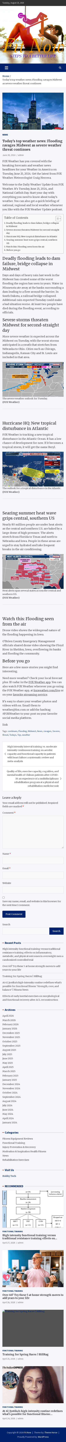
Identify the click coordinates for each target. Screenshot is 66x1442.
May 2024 (7, 1114)
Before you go (13, 250)
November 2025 (11, 1037)
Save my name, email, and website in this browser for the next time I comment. (31, 903)
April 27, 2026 (8, 1242)
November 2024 (11, 1088)
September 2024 (11, 1097)
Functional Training (13, 1142)
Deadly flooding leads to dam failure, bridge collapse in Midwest (32, 224)
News (5, 134)
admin (21, 155)
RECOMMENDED (14, 1186)
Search (6, 924)
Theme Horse (51, 1432)
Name (6, 853)
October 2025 (9, 1041)
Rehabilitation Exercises (15, 1159)
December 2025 (11, 1033)
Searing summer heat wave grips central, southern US (31, 241)
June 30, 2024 (8, 155)
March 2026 (9, 1020)
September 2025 (11, 1045)
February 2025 (10, 1075)
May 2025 (7, 1062)
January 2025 (9, 1079)
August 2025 (9, 1049)
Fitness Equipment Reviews (17, 1138)
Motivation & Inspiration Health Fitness (24, 1151)
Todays (12, 734)
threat (5, 734)
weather (26, 734)
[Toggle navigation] (6, 68)
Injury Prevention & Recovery (19, 1147)
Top (19, 734)
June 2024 (7, 1109)
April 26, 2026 (8, 1302)
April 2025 (8, 1067)
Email (6, 868)
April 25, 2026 (8, 1358)
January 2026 (9, 1028)
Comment (9, 812)
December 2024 (11, 1084)
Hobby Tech (9, 1176)
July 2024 (7, 1105)
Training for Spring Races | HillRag (22, 976)
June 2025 (7, 1058)
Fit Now (27, 1432)
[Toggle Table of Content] (56, 218)
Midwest (32, 731)
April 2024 (8, 1118)
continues (12, 731)
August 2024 (9, 1101)
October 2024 (9, 1092)
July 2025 (7, 1054)
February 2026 (10, 1024)
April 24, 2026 (8, 1418)
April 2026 (8, 1015)
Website (6, 883)
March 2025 (9, 1071)
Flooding (22, 731)
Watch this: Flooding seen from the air (25, 246)
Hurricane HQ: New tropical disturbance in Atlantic (31, 236)
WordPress (43, 1436)
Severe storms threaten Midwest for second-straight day (32, 231)
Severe (56, 731)
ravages (47, 731)
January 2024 (9, 1122)
